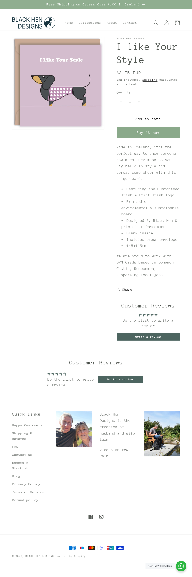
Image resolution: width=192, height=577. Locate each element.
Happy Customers (27, 425)
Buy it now (148, 133)
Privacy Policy (26, 484)
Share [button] (127, 289)
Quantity (124, 92)
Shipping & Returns (22, 435)
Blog (16, 476)
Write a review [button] (148, 336)
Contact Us (22, 455)
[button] (156, 22)
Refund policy (25, 500)
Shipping (149, 79)
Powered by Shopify (71, 556)
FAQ (15, 446)
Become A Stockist (20, 465)
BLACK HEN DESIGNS (40, 556)
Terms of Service (28, 492)
